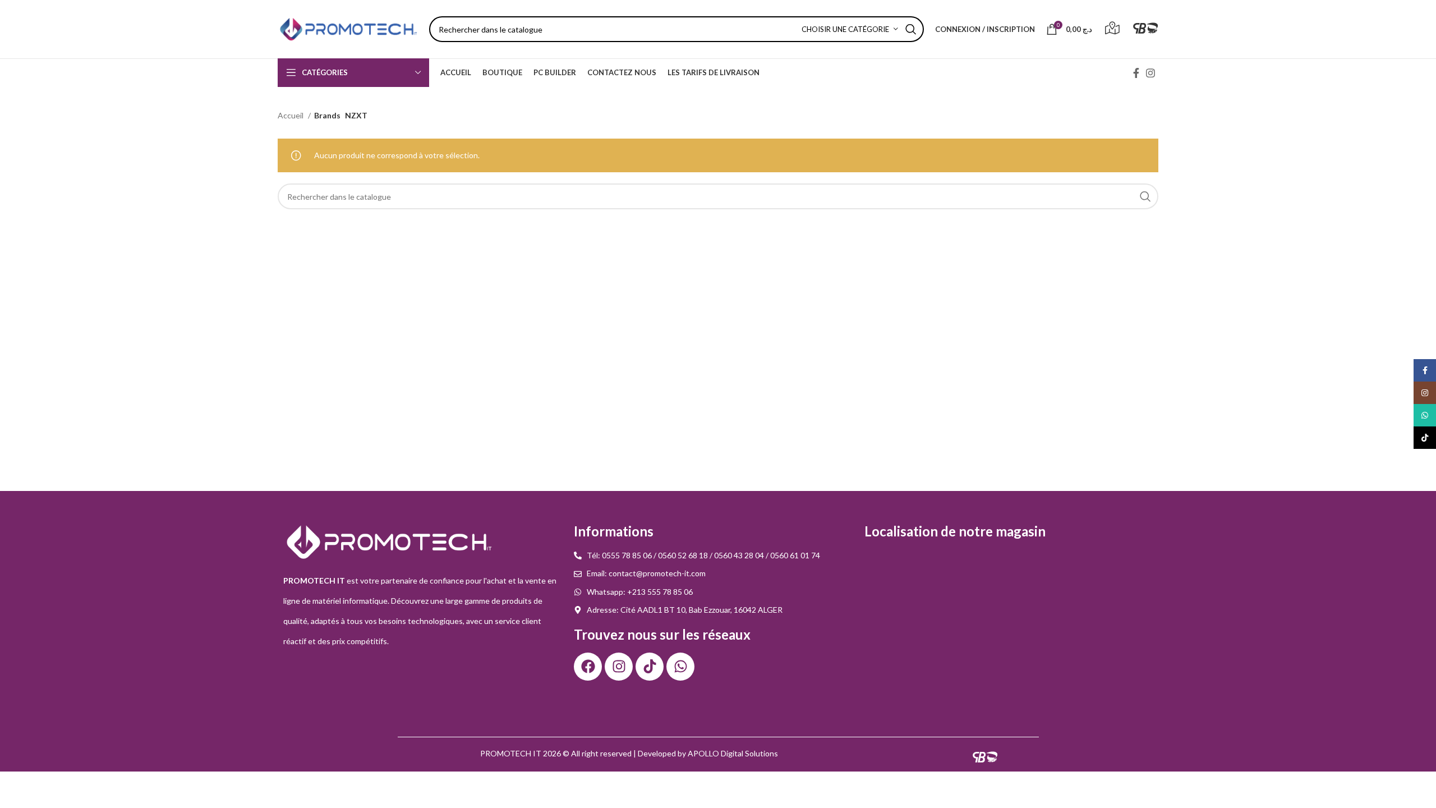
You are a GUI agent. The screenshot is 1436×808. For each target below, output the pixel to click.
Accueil (291, 115)
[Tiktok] (650, 667)
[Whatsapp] (680, 667)
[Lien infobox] (1112, 29)
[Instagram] (619, 667)
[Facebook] (588, 667)
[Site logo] (348, 28)
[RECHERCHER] (911, 29)
